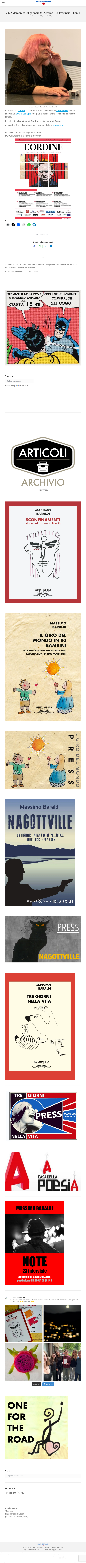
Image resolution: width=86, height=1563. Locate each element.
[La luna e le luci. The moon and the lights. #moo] (62, 1323)
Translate (24, 385)
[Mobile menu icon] (3, 3)
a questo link (58, 125)
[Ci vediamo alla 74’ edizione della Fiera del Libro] (23, 1323)
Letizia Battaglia (23, 114)
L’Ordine (21, 110)
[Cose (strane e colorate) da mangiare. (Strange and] (23, 1362)
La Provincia (62, 110)
